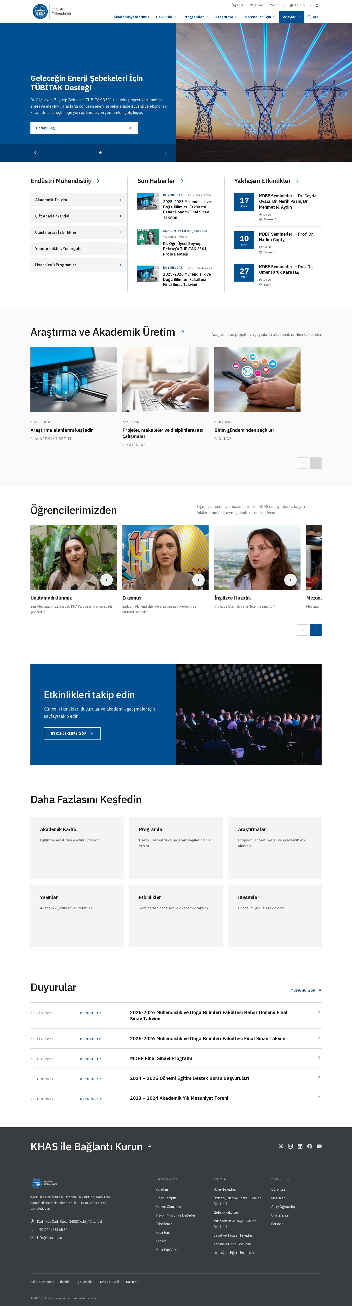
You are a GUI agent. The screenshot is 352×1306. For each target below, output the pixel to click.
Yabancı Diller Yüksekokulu (233, 1244)
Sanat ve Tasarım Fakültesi (234, 1235)
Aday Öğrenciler (283, 1207)
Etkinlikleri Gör (69, 733)
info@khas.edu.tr (49, 1238)
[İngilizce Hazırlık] (257, 557)
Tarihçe (161, 1241)
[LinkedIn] (300, 1146)
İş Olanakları (85, 1282)
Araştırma (224, 17)
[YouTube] (319, 1146)
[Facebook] (309, 1146)
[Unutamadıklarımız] (73, 557)
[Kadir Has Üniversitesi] (42, 11)
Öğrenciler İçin (258, 17)
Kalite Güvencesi (42, 1282)
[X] (280, 1146)
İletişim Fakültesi (226, 1212)
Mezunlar (278, 1198)
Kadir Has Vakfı (167, 1250)
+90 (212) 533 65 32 (52, 1230)
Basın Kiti (132, 1282)
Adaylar (289, 17)
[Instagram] (290, 1146)
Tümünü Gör (303, 991)
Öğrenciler (279, 1189)
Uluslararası (280, 1215)
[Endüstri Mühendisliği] (68, 11)
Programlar (194, 17)
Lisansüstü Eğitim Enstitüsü (234, 1252)
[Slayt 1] (100, 152)
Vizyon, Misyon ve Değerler (175, 1215)
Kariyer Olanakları (169, 1207)
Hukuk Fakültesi (225, 1189)
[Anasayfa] (317, 5)
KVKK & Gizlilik (110, 1282)
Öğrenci (237, 5)
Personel (256, 5)
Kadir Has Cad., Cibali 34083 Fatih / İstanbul (69, 1221)
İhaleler (65, 1282)
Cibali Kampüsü (167, 1198)
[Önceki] (35, 152)
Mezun (274, 5)
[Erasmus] (165, 557)
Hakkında (164, 17)
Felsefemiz (164, 1224)
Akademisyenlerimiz (131, 17)
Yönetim (162, 1189)
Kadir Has (163, 1232)
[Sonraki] (165, 152)
